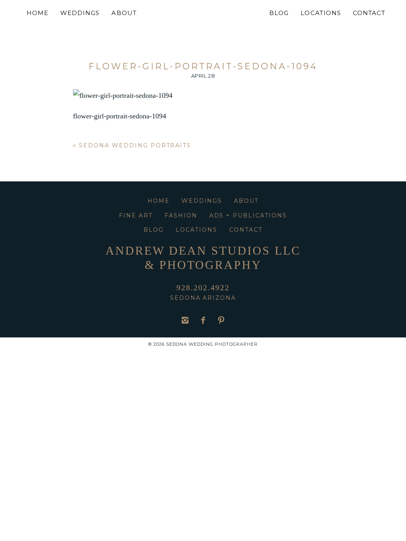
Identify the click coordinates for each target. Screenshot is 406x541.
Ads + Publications (248, 215)
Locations (321, 13)
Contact (369, 13)
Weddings (80, 13)
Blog (279, 13)
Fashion (181, 215)
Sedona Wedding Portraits (135, 145)
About (123, 13)
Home (37, 13)
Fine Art (136, 215)
